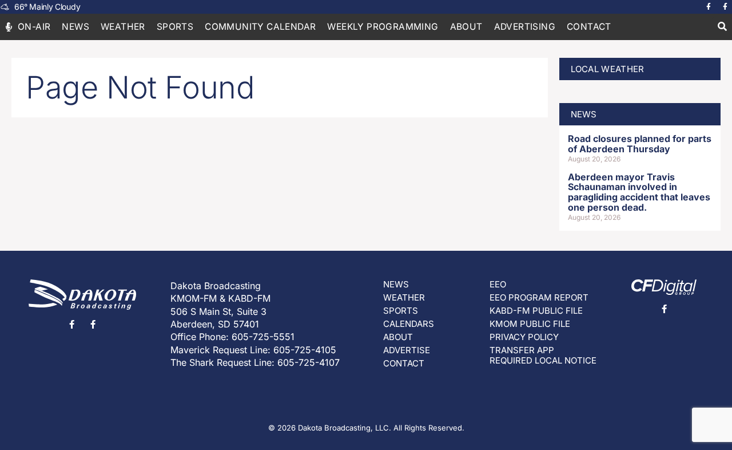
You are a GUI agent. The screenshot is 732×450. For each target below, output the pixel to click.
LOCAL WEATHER (608, 69)
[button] (722, 27)
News (75, 26)
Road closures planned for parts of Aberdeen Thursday (639, 144)
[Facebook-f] (708, 7)
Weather (123, 26)
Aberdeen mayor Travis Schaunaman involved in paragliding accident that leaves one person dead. (639, 192)
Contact (589, 26)
